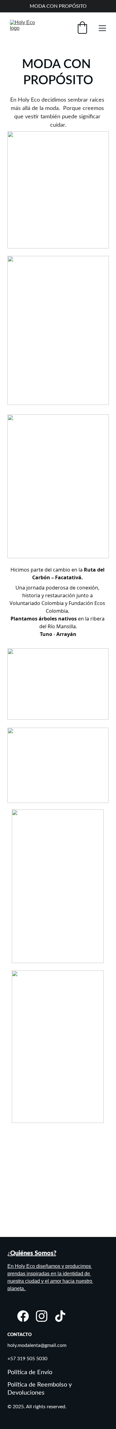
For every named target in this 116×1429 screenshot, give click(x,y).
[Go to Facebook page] (23, 1316)
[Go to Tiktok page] (60, 1316)
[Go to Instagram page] (41, 1316)
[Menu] (102, 28)
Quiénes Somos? (33, 1253)
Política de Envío (29, 1372)
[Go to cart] (82, 28)
